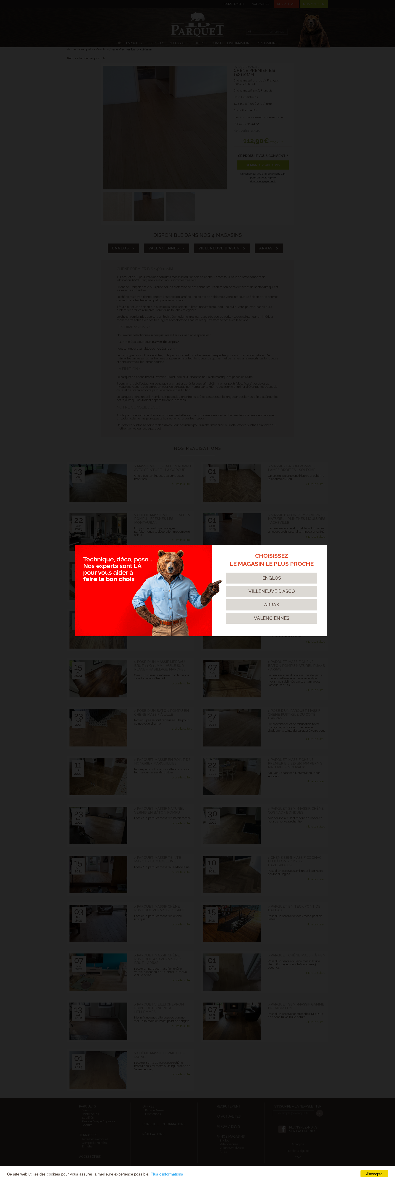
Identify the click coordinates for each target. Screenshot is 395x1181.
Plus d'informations (167, 1174)
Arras (271, 605)
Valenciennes (271, 618)
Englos (271, 578)
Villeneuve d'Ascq (271, 591)
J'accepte (374, 1173)
